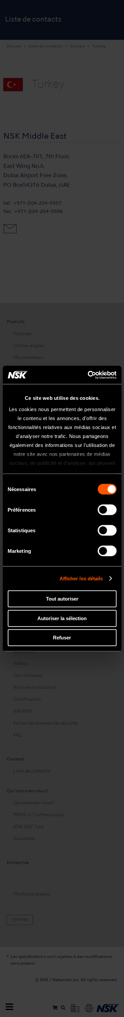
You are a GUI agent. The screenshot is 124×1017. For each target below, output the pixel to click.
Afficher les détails (81, 578)
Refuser (62, 637)
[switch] (107, 509)
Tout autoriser (62, 599)
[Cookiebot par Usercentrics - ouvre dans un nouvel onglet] (88, 375)
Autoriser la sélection (62, 618)
